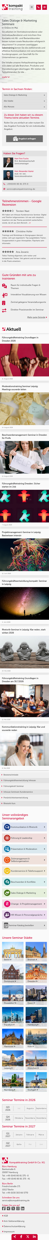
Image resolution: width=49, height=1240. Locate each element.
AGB (5, 1216)
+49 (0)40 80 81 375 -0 (17, 1175)
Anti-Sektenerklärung (13, 1221)
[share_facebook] (21, 1237)
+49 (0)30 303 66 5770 (17, 1192)
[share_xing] (14, 1237)
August (29, 1108)
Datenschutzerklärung (14, 1226)
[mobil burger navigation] (31, 7)
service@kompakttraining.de (16, 1200)
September (40, 1108)
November (29, 1118)
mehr (5, 77)
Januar (18, 1135)
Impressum (9, 1231)
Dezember (40, 1118)
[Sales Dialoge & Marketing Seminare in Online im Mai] (38, 7)
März (41, 1135)
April (18, 1144)
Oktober (18, 1118)
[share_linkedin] (34, 1237)
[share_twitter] (28, 1237)
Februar (29, 1135)
